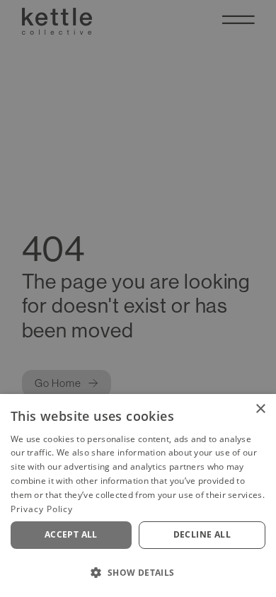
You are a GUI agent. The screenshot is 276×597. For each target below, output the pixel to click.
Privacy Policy (42, 509)
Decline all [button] (202, 534)
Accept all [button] (71, 534)
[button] (138, 572)
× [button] (260, 409)
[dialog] (138, 495)
